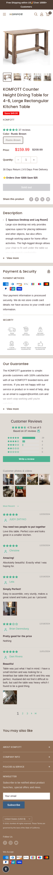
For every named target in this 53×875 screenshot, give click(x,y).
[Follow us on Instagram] (11, 843)
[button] (11, 129)
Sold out (26, 187)
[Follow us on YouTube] (16, 843)
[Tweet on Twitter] (42, 199)
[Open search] (36, 14)
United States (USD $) (15, 819)
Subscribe (13, 804)
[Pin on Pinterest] (37, 199)
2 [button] (22, 713)
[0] (47, 14)
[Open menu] (4, 14)
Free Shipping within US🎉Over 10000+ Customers (26, 4)
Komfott (8, 119)
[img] (10, 514)
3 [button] (27, 713)
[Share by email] (48, 199)
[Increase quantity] (34, 160)
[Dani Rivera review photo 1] (10, 697)
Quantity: (8, 159)
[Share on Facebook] (31, 199)
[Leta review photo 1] (10, 609)
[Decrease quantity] (18, 160)
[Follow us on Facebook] (5, 843)
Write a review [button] (26, 459)
